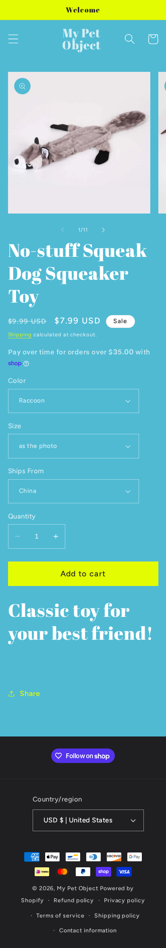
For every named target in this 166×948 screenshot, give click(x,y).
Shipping (20, 335)
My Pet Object (77, 888)
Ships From (26, 471)
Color (17, 380)
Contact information (88, 930)
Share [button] (30, 693)
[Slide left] (62, 230)
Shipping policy (117, 915)
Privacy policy (124, 900)
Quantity (22, 516)
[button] (13, 39)
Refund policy (74, 900)
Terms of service (60, 915)
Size (14, 426)
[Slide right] (103, 230)
